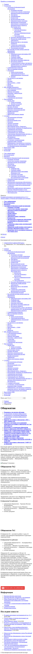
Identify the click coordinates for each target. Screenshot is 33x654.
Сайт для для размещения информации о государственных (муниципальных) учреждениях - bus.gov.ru (16, 646)
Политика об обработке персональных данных (17, 649)
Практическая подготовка (14, 131)
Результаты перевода (17, 61)
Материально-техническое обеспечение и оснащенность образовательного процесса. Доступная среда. (19, 25)
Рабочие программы (13, 91)
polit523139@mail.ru (18, 243)
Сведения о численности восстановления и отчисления (19, 176)
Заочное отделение (16, 104)
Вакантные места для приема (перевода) (19, 191)
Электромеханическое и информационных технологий (19, 74)
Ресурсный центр (9, 155)
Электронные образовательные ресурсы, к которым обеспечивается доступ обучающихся (19, 135)
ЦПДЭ (9, 79)
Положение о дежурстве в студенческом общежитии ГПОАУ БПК (16, 435)
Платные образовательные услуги (20, 37)
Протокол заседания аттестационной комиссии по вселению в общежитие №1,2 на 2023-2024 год (17, 424)
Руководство (14, 18)
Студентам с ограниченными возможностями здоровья (15, 140)
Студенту (6, 116)
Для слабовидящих (9, 153)
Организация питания (17, 48)
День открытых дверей (10, 621)
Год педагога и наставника (15, 78)
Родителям (7, 150)
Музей (9, 84)
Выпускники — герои (13, 82)
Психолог (10, 122)
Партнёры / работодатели (14, 93)
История (9, 81)
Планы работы (11, 165)
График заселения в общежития (14, 438)
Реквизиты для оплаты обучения (14, 412)
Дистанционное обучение (14, 117)
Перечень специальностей (15, 108)
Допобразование (15, 16)
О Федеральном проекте (14, 88)
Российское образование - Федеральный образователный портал (15, 642)
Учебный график (16, 57)
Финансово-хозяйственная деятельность (19, 188)
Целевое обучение (12, 107)
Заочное (13, 76)
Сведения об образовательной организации (16, 158)
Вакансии (10, 85)
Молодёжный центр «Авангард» (16, 126)
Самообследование (9, 606)
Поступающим (11, 90)
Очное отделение (16, 102)
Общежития (10, 113)
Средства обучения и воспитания (20, 30)
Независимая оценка (10, 608)
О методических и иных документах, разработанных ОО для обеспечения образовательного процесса (21, 64)
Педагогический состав (17, 19)
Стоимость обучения (13, 138)
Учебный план (15, 55)
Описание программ (17, 58)
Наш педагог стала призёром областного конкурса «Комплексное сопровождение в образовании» (16, 629)
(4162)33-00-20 (8, 243)
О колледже (7, 5)
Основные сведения (16, 10)
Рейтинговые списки (13, 105)
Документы (14, 15)
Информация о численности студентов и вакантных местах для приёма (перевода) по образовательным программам (19, 144)
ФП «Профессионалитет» (11, 87)
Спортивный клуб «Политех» (16, 132)
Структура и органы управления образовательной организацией (20, 12)
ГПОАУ (3, 237)
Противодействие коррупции (12, 596)
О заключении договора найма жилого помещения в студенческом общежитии (15, 414)
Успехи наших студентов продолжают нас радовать (15, 198)
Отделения (10, 70)
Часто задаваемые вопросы (15, 69)
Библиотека (17, 28)
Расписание (10, 119)
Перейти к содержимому (8, 1)
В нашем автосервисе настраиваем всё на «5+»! (14, 197)
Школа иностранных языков (15, 114)
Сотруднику (7, 149)
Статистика (10, 94)
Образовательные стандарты (19, 21)
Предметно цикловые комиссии (20, 60)
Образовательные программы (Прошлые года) (19, 172)
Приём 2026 (10, 100)
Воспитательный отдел (14, 120)
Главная (6, 4)
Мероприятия (11, 96)
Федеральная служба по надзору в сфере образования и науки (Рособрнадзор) (15, 639)
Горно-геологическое (17, 72)
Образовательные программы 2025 (21, 54)
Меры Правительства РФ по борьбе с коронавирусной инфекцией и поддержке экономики (16, 600)
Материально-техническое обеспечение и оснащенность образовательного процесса (19, 182)
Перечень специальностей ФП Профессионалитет (16, 110)
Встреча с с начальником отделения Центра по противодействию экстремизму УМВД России (17, 623)
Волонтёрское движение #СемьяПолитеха (19, 128)
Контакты (7, 156)
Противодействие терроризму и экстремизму (17, 597)
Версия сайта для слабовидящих (14, 587)
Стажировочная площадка (15, 67)
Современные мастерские (14, 97)
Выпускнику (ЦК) (9, 147)
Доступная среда (19, 36)
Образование (11, 52)
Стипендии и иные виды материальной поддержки (18, 45)
